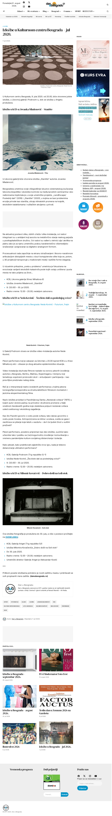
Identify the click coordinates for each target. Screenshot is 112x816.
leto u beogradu (28, 606)
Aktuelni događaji (26, 16)
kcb (54, 602)
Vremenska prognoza (92, 180)
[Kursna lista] (93, 54)
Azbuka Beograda (84, 16)
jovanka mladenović (43, 602)
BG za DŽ (48, 16)
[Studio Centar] (52, 778)
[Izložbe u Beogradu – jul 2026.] (56, 732)
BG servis (39, 16)
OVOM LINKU (11, 537)
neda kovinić (54, 606)
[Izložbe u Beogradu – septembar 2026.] (20, 660)
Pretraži (65, 794)
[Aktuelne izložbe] (98, 224)
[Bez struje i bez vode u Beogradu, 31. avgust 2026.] (80, 283)
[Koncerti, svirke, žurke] (84, 224)
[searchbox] (52, 794)
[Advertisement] (45, 219)
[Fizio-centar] (93, 110)
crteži (6, 602)
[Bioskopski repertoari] (84, 207)
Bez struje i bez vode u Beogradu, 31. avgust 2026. (98, 282)
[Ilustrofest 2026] (20, 732)
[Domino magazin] (52, 786)
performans (65, 606)
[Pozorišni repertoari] (98, 207)
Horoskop (58, 16)
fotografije (14, 602)
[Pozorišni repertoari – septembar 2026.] (80, 332)
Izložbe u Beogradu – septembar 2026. (97, 320)
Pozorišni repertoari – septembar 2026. (98, 332)
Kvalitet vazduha (70, 16)
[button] (107, 4)
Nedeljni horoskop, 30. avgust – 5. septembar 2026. (98, 294)
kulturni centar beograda (12, 606)
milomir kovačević (41, 606)
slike (5, 610)
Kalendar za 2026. (12, 16)
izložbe (31, 602)
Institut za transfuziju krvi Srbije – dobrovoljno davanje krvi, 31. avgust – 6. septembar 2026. (99, 307)
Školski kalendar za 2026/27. (95, 191)
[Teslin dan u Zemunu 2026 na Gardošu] (56, 696)
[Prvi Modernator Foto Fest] (56, 660)
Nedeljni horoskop (90, 194)
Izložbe (5, 26)
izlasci (24, 602)
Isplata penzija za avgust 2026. (96, 183)
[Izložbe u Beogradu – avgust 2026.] (20, 696)
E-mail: (99, 779)
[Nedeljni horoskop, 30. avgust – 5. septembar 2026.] (80, 295)
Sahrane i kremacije (100, 16)
